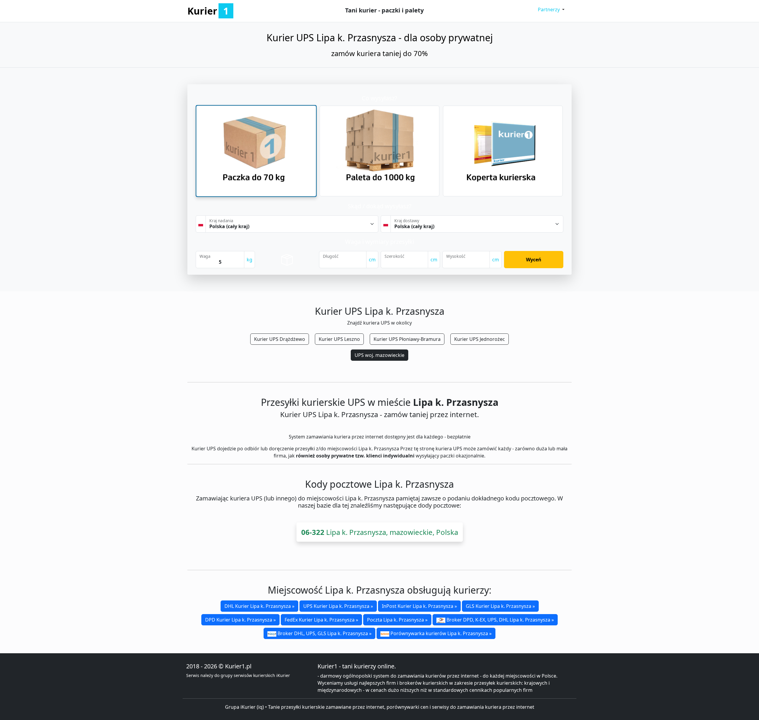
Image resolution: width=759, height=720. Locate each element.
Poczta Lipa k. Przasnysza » (397, 619)
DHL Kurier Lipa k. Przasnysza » (259, 606)
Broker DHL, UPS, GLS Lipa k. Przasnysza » (323, 633)
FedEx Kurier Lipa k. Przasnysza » (321, 619)
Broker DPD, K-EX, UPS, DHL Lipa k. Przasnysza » (499, 619)
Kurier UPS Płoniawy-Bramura (407, 339)
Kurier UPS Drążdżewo (279, 339)
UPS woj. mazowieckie (379, 355)
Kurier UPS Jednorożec (479, 339)
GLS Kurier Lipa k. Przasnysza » (500, 606)
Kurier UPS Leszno (339, 339)
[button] (551, 9)
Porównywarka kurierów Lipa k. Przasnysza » (440, 633)
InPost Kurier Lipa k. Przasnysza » (419, 606)
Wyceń (533, 259)
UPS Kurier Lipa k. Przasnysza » (338, 606)
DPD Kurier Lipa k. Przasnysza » (240, 619)
